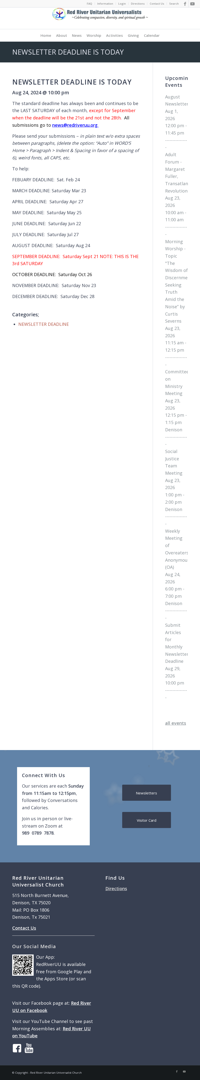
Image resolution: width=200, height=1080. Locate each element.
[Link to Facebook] (185, 3)
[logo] (100, 18)
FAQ (89, 3)
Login (122, 3)
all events (175, 723)
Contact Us (157, 3)
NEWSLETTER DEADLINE (43, 324)
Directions (138, 3)
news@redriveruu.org (75, 125)
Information (105, 3)
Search (174, 3)
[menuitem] (89, 3)
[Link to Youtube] (192, 3)
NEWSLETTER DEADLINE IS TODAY (68, 52)
